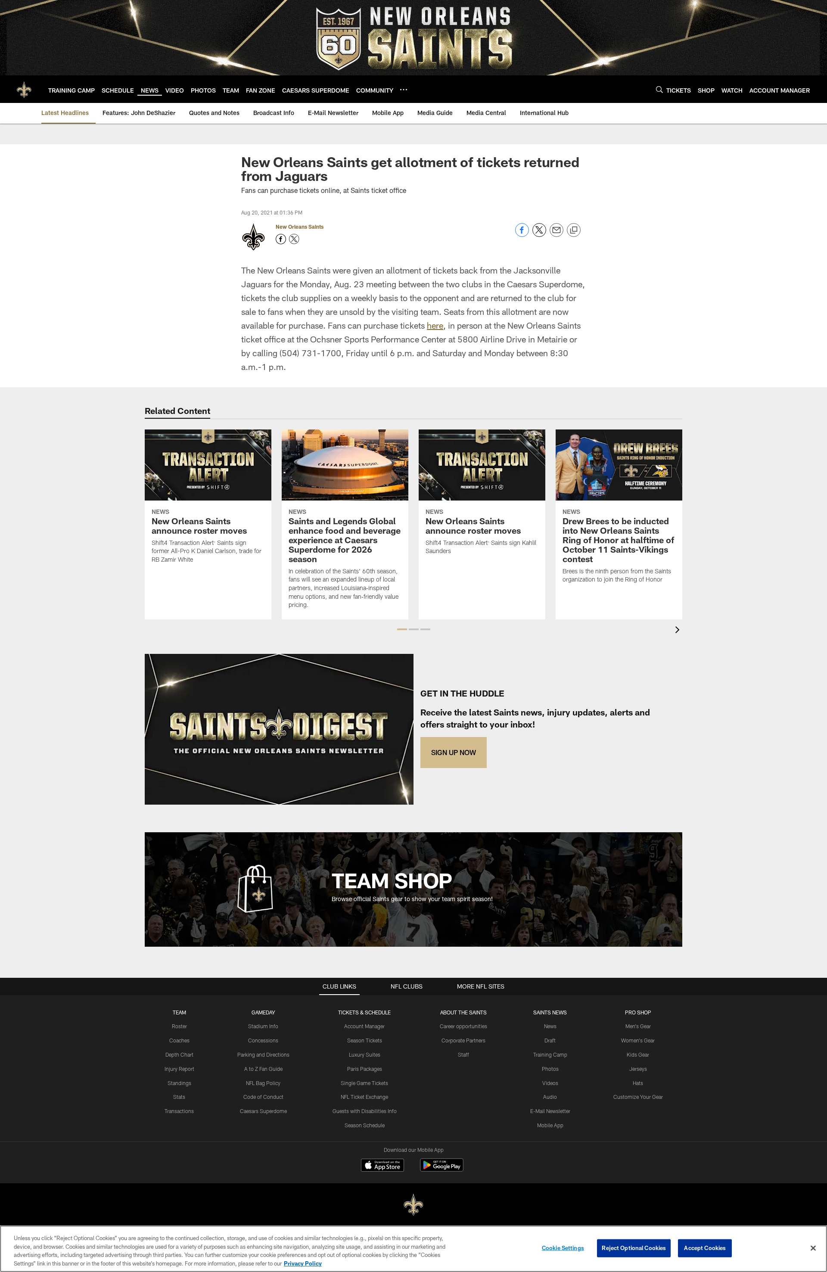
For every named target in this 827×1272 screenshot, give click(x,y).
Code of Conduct (263, 1097)
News (550, 1026)
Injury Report (179, 1069)
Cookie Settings (563, 1247)
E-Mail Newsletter (550, 1111)
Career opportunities (463, 1026)
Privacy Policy (303, 1263)
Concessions (263, 1040)
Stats (179, 1097)
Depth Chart (179, 1054)
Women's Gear (638, 1040)
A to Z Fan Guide (263, 1069)
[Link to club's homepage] (24, 89)
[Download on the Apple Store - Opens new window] (382, 1166)
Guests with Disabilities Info (365, 1111)
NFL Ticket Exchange (364, 1097)
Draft (550, 1040)
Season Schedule (365, 1125)
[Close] (813, 1247)
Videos (550, 1083)
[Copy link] (574, 230)
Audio (550, 1097)
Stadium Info (263, 1026)
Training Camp (550, 1054)
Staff (463, 1054)
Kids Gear (638, 1054)
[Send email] (556, 234)
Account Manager (364, 1026)
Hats (638, 1083)
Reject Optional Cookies (634, 1247)
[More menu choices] (403, 89)
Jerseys (638, 1069)
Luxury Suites (364, 1054)
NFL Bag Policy (263, 1083)
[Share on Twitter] (539, 234)
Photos (550, 1069)
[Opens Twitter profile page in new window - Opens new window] (294, 239)
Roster (179, 1026)
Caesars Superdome (263, 1111)
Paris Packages (364, 1069)
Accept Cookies (705, 1247)
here (435, 325)
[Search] (659, 89)
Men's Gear (638, 1026)
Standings (179, 1083)
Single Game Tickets (364, 1083)
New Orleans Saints (299, 227)
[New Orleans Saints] (413, 1205)
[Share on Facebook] (522, 234)
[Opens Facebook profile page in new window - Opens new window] (281, 239)
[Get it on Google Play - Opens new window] (441, 1169)
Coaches (179, 1040)
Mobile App (550, 1125)
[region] (413, 1248)
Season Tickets (364, 1040)
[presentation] (678, 630)
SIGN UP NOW (453, 752)
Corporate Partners (463, 1040)
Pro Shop (638, 1012)
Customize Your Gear (638, 1097)
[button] (402, 629)
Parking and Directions (263, 1054)
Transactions (179, 1111)
